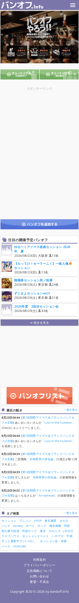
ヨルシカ (55, 531)
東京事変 (50, 521)
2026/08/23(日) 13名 (43, 267)
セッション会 (49, 541)
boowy (18, 526)
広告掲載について (39, 571)
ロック (42, 526)
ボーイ (30, 526)
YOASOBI (19, 546)
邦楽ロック (29, 531)
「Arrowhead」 (46, 495)
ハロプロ (58, 536)
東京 (43, 531)
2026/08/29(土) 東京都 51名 (36, 295)
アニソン (25, 521)
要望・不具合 (39, 582)
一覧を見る (70, 410)
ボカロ (63, 521)
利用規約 (39, 559)
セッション (9, 521)
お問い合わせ (39, 576)
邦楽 (67, 526)
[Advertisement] (39, 122)
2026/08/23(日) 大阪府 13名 (42, 251)
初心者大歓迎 (10, 531)
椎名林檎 (55, 526)
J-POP (38, 521)
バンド (6, 526)
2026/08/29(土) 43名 (36, 308)
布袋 (64, 541)
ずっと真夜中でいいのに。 (19, 541)
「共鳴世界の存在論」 (41, 459)
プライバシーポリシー (39, 565)
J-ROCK (68, 531)
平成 (69, 536)
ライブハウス (10, 536)
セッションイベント (35, 536)
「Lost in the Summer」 (58, 422)
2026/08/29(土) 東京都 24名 (36, 282)
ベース (6, 546)
